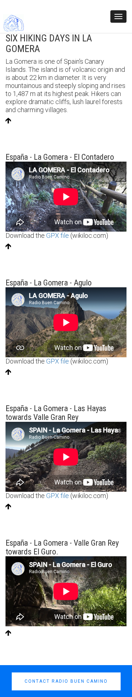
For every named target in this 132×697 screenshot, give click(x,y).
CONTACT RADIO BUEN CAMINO (66, 681)
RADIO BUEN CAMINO (56, 22)
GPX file (57, 235)
